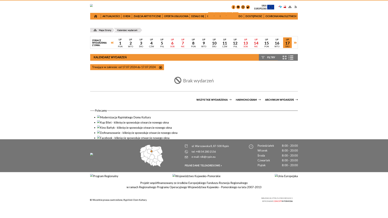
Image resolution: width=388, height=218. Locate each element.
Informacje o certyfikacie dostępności (197, 199)
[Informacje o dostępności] (217, 15)
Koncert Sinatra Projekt (218, 114)
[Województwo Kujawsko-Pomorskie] (196, 176)
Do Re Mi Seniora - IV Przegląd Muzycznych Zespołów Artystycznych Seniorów (218, 103)
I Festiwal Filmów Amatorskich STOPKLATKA (118, 107)
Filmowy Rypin (119, 87)
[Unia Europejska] (286, 176)
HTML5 (235, 199)
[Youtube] (238, 7)
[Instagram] (243, 7)
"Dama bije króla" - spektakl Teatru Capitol (119, 96)
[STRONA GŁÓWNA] (95, 16)
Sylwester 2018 (169, 88)
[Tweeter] (248, 7)
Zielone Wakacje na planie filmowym (119, 142)
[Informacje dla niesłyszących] (229, 15)
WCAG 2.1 (251, 199)
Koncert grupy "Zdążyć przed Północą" (168, 135)
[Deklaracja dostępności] (223, 15)
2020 (268, 91)
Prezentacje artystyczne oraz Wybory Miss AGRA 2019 (218, 139)
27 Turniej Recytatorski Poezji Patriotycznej (119, 46)
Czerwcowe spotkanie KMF (119, 149)
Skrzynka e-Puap (280, 6)
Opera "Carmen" (118, 80)
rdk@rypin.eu (208, 156)
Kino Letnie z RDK (218, 148)
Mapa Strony (290, 7)
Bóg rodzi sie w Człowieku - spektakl (218, 85)
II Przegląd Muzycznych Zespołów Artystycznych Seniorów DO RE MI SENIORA (118, 120)
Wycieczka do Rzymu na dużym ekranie (118, 73)
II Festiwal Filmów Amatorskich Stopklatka (168, 144)
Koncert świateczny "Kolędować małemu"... (168, 97)
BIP (284, 7)
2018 (168, 53)
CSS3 (240, 199)
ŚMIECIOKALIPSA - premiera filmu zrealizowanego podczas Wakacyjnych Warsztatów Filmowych (218, 125)
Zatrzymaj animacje (211, 15)
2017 (118, 26)
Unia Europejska (266, 7)
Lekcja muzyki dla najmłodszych (118, 66)
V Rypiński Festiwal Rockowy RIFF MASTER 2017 (118, 133)
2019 (218, 49)
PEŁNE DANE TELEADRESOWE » (203, 165)
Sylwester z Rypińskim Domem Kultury (218, 78)
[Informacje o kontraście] (235, 15)
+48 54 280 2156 (206, 151)
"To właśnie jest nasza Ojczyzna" (169, 117)
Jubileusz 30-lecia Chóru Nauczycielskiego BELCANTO (118, 57)
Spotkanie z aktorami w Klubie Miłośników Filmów (169, 108)
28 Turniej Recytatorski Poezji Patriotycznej (169, 126)
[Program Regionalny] (104, 176)
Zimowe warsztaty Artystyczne (218, 92)
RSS (295, 7)
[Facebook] (233, 7)
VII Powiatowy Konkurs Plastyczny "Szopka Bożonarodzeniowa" (118, 35)
